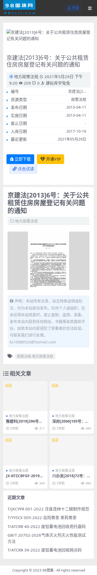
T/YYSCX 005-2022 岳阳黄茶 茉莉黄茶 (42, 517)
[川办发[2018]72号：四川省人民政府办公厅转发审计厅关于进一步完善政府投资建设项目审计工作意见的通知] (72, 450)
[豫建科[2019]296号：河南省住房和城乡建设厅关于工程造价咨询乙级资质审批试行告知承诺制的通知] (25, 396)
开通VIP (53, 159)
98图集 (48, 570)
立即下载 (23, 159)
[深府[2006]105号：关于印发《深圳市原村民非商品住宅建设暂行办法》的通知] (72, 396)
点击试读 (26, 169)
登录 (75, 8)
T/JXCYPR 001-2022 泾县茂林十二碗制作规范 (48, 509)
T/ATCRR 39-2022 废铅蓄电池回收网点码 (45, 550)
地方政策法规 (26, 76)
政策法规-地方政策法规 (35, 356)
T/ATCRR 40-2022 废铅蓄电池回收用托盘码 (47, 526)
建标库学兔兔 (57, 83)
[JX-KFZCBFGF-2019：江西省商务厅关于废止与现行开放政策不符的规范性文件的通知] (25, 450)
